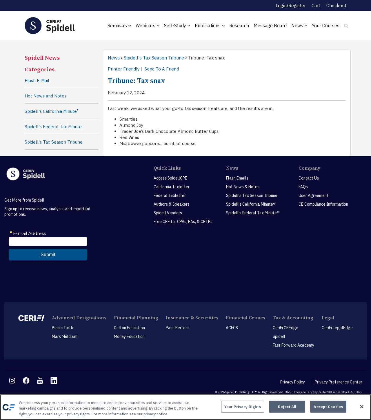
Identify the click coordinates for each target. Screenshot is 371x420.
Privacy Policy (292, 382)
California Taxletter (172, 186)
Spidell (279, 336)
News (297, 25)
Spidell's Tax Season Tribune (54, 142)
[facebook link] (26, 380)
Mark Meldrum (64, 336)
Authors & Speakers (172, 204)
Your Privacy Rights (242, 406)
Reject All (287, 406)
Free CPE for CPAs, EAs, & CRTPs (183, 221)
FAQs (303, 186)
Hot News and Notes (45, 96)
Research (239, 25)
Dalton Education (129, 327)
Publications (208, 25)
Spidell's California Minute (51, 111)
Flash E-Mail (37, 80)
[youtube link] (40, 380)
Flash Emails (237, 178)
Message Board (270, 25)
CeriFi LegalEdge (337, 327)
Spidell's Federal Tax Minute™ (252, 213)
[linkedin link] (53, 380)
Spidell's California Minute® (250, 204)
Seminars (118, 25)
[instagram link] (12, 380)
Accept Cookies (328, 406)
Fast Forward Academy (293, 345)
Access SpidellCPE (170, 178)
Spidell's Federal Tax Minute (53, 126)
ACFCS (232, 327)
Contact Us (309, 178)
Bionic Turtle (63, 327)
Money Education (129, 336)
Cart (316, 5)
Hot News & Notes (242, 186)
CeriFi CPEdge (285, 327)
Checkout (336, 5)
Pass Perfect (177, 327)
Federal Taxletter (170, 195)
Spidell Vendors (168, 213)
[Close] (361, 406)
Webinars (146, 25)
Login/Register (291, 5)
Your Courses (325, 25)
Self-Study (175, 25)
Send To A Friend (161, 69)
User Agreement (313, 195)
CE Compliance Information (323, 204)
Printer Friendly (123, 69)
